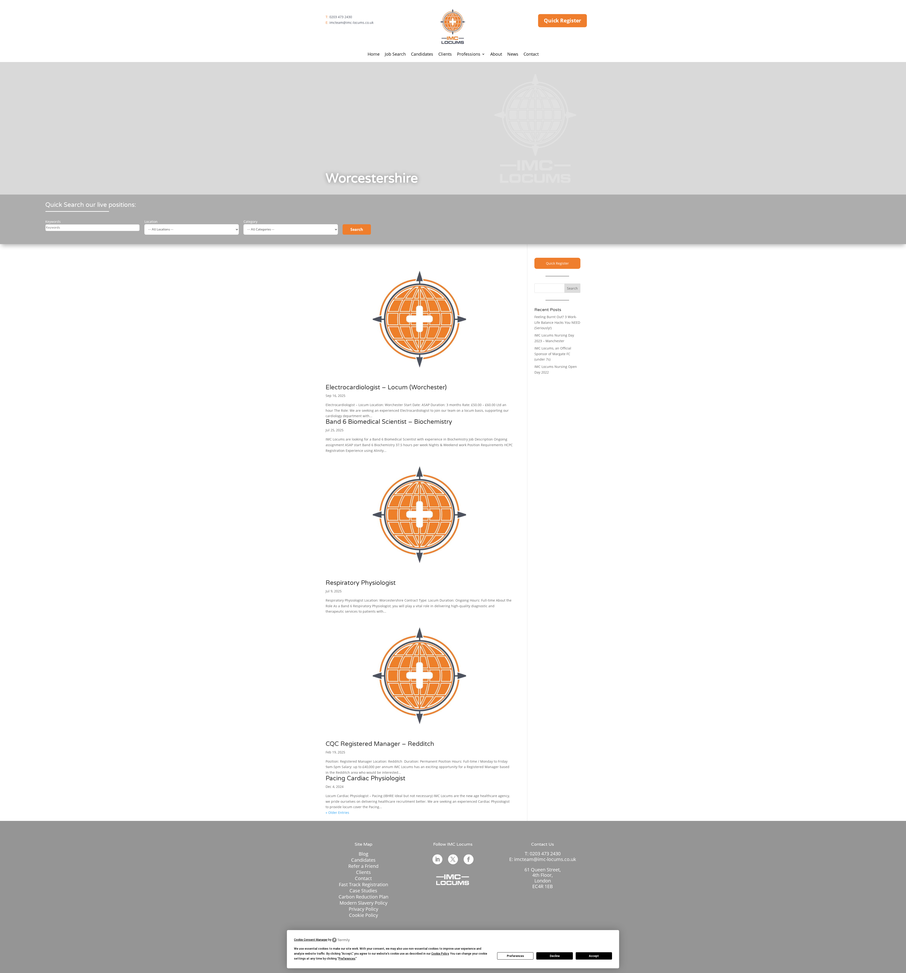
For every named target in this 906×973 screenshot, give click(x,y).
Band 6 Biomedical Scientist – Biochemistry (389, 421)
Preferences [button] (347, 958)
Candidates (422, 54)
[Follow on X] (453, 859)
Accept (594, 956)
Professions (468, 54)
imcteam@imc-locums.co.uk (351, 22)
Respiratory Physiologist (361, 582)
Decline (555, 956)
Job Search (395, 54)
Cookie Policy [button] (440, 953)
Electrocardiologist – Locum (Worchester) (386, 387)
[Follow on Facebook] (469, 859)
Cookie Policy (363, 915)
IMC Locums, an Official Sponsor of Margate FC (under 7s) (552, 354)
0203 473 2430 (340, 17)
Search (356, 229)
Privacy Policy (363, 909)
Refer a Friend (363, 866)
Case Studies (363, 890)
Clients (445, 54)
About (496, 54)
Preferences (515, 956)
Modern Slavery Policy (363, 903)
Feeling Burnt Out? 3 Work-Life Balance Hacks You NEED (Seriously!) (557, 322)
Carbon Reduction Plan (363, 897)
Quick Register (562, 20)
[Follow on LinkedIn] (437, 859)
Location (151, 221)
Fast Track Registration (363, 884)
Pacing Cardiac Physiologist (365, 778)
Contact (531, 54)
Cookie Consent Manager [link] (310, 939)
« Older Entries (337, 812)
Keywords (53, 221)
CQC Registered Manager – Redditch (380, 744)
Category (250, 221)
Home (374, 54)
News (512, 54)
